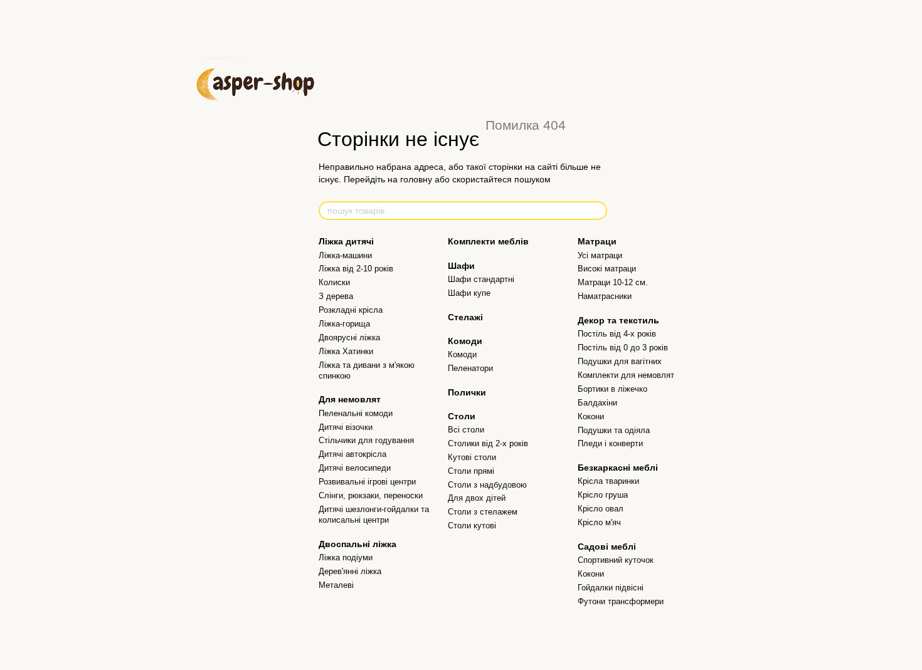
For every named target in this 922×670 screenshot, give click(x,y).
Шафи (461, 266)
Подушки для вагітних (620, 361)
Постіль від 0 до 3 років (623, 347)
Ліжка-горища (344, 323)
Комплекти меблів (488, 241)
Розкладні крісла (351, 310)
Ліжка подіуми (346, 557)
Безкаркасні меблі (618, 468)
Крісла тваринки (608, 481)
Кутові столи (472, 457)
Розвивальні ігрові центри (367, 481)
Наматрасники (605, 296)
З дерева (336, 296)
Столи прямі (471, 471)
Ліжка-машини (345, 255)
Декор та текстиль (618, 320)
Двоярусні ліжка (349, 337)
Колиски (334, 282)
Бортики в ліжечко (612, 389)
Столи (461, 416)
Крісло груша (603, 495)
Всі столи (466, 429)
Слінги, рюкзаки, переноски (371, 495)
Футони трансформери (621, 601)
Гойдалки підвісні (611, 587)
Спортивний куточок (616, 560)
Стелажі (465, 317)
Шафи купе (469, 293)
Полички (467, 392)
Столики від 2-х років (488, 443)
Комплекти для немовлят (626, 375)
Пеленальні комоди (356, 413)
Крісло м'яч (599, 522)
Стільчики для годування (366, 440)
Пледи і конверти (610, 443)
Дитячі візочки (346, 427)
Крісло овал (600, 508)
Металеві (336, 585)
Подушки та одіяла (614, 430)
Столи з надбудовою (487, 484)
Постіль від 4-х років (617, 333)
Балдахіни (597, 402)
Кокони (591, 416)
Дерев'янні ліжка (350, 571)
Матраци (597, 241)
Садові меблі (607, 547)
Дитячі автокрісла (352, 454)
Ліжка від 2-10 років (356, 268)
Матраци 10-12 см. (613, 282)
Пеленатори (470, 368)
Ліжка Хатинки (346, 351)
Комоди (465, 341)
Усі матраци (600, 255)
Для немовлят (350, 399)
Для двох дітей (477, 498)
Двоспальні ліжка (357, 544)
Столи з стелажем (482, 511)
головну (416, 179)
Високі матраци (607, 268)
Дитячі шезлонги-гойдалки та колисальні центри (374, 515)
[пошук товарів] (597, 210)
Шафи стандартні (481, 279)
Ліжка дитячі (346, 241)
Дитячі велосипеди (355, 468)
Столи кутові (472, 525)
